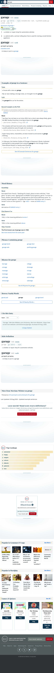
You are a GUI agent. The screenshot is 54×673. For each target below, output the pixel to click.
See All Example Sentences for (26, 151)
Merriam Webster (5, 639)
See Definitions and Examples (26, 507)
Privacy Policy (39, 645)
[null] (32, 505)
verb (16, 43)
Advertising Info (22, 645)
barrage (4, 264)
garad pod (5, 297)
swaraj (29, 274)
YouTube (29, 650)
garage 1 (15, 207)
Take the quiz (47, 626)
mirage (29, 270)
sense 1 (25, 217)
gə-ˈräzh (10, 21)
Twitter (24, 650)
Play (6, 618)
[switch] (7, 28)
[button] (5, 5)
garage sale (5, 247)
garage (16, 51)
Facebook (19, 650)
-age (27, 201)
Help (4, 645)
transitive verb (5, 48)
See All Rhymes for (26, 286)
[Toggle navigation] (1, 2)
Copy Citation (27, 328)
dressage (30, 267)
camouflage (30, 277)
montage (5, 274)
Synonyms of (7, 26)
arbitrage (5, 277)
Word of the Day (27, 502)
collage (29, 264)
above (23, 223)
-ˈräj (17, 21)
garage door (31, 244)
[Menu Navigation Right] (52, 5)
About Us (9, 645)
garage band (6, 244)
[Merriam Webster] (27, 499)
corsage (4, 267)
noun (16, 17)
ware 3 (40, 201)
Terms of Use (47, 645)
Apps (15, 645)
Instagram (34, 650)
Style (3, 318)
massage (5, 270)
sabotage (30, 281)
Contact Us (31, 645)
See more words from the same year (13, 232)
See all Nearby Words (26, 302)
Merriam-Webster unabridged (27, 414)
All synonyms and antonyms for (22, 395)
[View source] (27, 122)
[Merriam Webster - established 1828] (5, 2)
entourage (5, 281)
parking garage (31, 247)
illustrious (26, 504)
